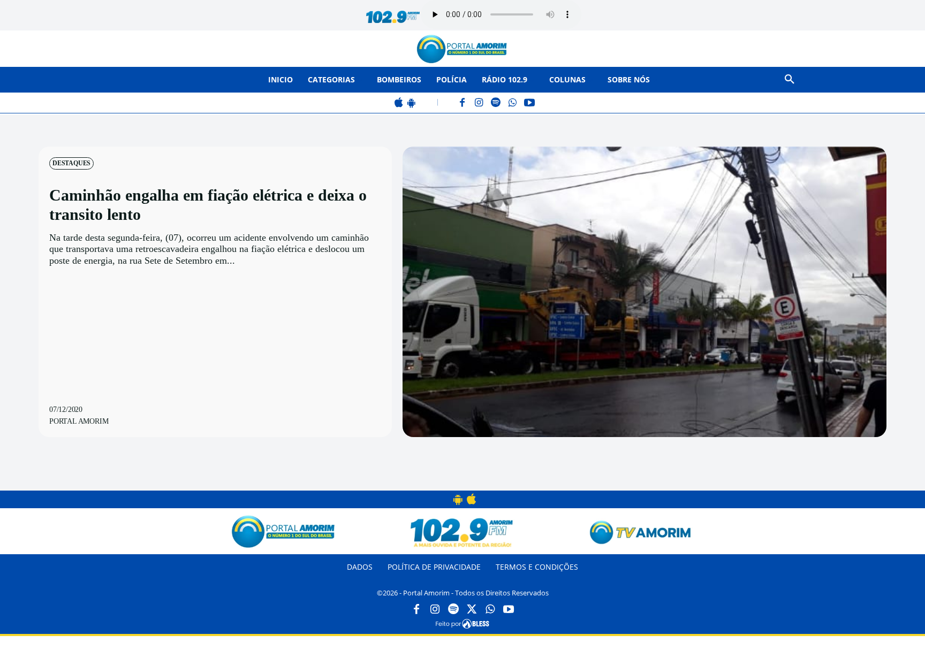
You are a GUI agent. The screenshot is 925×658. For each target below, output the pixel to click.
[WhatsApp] (512, 103)
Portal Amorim (78, 421)
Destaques (71, 163)
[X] (471, 610)
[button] (789, 80)
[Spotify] (496, 103)
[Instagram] (479, 103)
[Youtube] (508, 610)
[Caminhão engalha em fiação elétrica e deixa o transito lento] (644, 292)
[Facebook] (462, 103)
